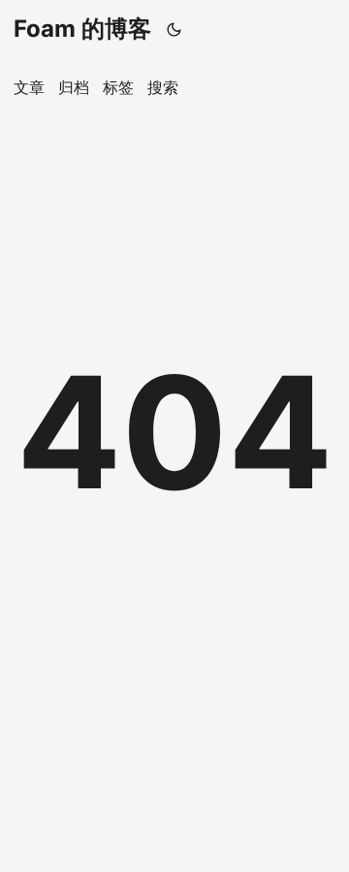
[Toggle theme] (174, 29)
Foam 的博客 (82, 29)
